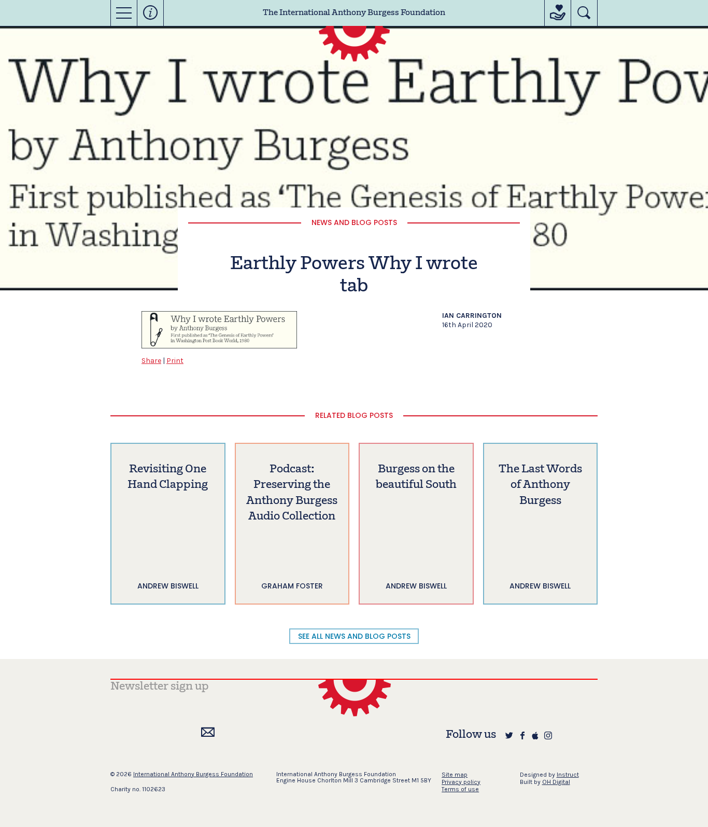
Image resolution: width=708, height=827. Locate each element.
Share (151, 360)
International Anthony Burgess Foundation (193, 774)
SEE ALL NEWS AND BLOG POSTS (354, 636)
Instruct (568, 774)
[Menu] (124, 13)
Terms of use (460, 789)
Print (174, 360)
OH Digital (556, 782)
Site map (455, 774)
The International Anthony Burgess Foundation (354, 13)
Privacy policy (461, 782)
